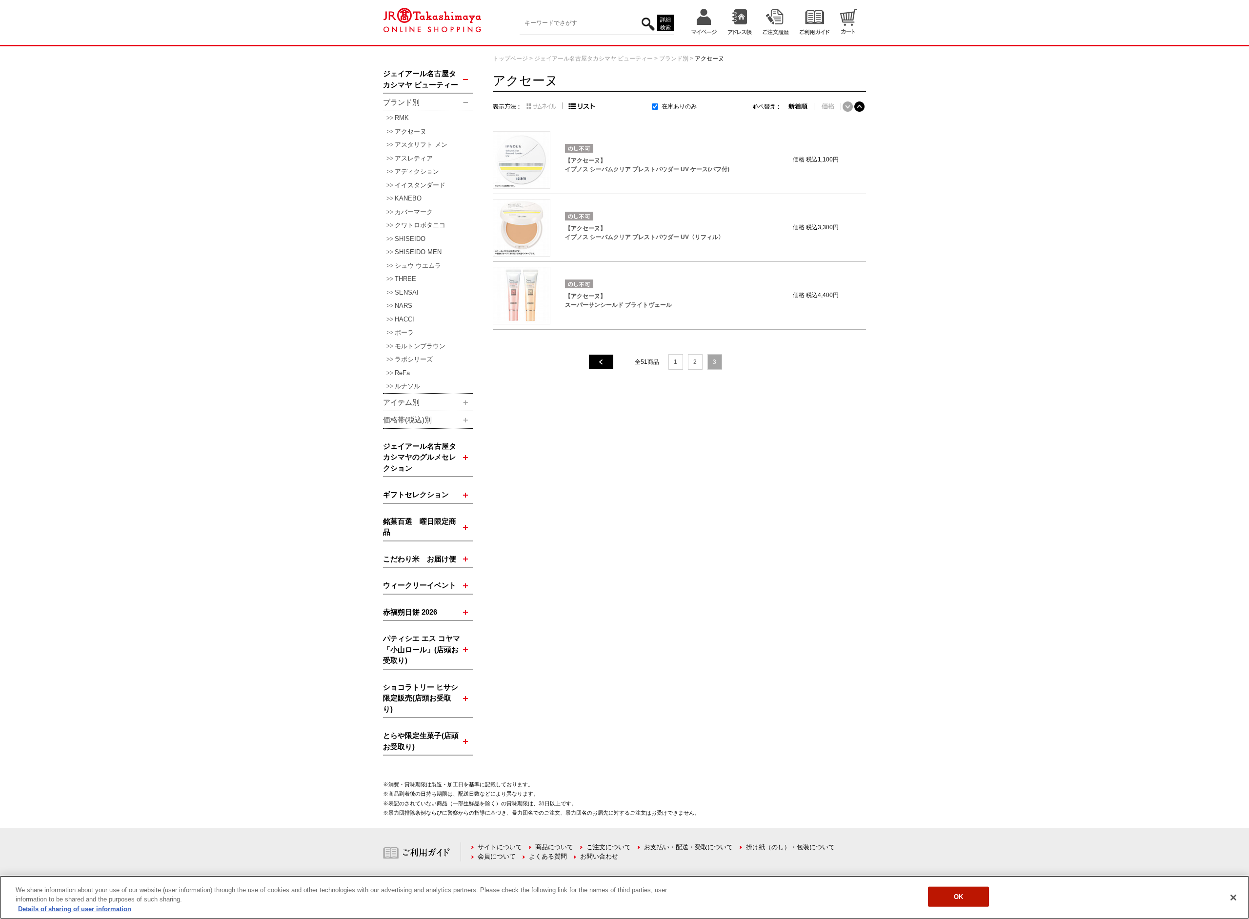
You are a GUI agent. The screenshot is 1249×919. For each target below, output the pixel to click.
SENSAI (407, 292)
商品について (554, 847)
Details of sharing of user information (74, 909)
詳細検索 (665, 24)
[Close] (1233, 897)
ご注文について (608, 847)
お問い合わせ (599, 856)
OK (958, 896)
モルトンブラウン (420, 346)
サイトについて (500, 847)
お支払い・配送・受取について (688, 847)
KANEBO (408, 198)
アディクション (417, 171)
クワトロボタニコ (420, 225)
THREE (405, 278)
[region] (624, 897)
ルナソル (407, 386)
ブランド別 (673, 58)
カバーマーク (414, 212)
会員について (497, 856)
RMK (402, 117)
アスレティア (414, 158)
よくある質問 (548, 856)
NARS (403, 305)
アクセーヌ (410, 131)
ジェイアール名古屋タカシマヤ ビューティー (593, 58)
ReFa (402, 373)
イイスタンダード (420, 185)
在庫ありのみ (679, 106)
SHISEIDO (410, 238)
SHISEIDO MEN (418, 252)
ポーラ (404, 332)
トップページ (510, 58)
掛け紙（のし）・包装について (790, 847)
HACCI (404, 319)
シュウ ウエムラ (418, 265)
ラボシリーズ (414, 359)
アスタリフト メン (421, 144)
